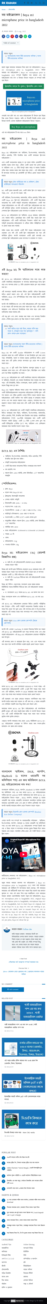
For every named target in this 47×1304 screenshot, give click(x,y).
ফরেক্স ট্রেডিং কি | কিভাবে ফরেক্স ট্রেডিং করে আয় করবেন (23, 1163)
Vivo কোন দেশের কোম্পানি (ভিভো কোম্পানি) (20, 622)
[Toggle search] (40, 3)
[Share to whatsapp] (25, 36)
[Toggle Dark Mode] (36, 3)
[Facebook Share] (3, 36)
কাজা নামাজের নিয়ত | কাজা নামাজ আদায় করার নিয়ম (22, 1220)
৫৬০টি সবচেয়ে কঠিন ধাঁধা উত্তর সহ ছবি (18, 1157)
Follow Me (27, 929)
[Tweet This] (8, 36)
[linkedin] (31, 3)
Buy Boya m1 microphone (23, 126)
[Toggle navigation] (43, 3)
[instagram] (28, 3)
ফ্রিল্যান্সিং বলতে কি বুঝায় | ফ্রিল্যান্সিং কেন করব (23, 86)
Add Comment (13, 989)
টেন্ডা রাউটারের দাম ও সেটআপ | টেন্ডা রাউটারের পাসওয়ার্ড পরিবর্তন (21, 183)
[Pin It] (12, 36)
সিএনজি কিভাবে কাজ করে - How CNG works (19, 1132)
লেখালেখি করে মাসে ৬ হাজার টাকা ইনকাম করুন (21, 1188)
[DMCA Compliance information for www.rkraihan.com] (17, 1301)
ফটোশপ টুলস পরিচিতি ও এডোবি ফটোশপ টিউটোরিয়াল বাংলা (24, 1175)
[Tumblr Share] (21, 36)
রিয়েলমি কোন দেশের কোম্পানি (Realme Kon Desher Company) (22, 813)
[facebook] (24, 3)
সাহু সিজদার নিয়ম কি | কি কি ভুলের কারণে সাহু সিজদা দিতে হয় (25, 1233)
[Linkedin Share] (16, 36)
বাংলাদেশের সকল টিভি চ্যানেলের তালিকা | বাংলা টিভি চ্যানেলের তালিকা (24, 57)
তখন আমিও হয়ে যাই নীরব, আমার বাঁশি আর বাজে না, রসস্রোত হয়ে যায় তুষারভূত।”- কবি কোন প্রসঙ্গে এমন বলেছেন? (23, 331)
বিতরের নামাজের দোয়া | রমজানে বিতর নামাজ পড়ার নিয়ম (23, 1207)
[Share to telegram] (29, 36)
